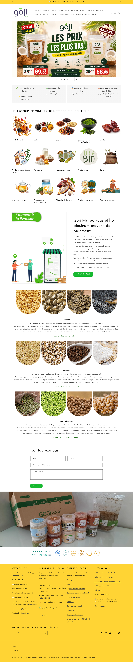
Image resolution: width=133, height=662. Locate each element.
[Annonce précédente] (12, 2)
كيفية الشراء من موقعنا (75, 615)
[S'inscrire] (45, 633)
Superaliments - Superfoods (84, 141)
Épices (36, 140)
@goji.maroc (26, 609)
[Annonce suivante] (121, 2)
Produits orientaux (86, 200)
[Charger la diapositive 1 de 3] (61, 79)
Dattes (103, 140)
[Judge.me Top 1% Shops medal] (89, 553)
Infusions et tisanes (20, 200)
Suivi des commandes (75, 606)
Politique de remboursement (105, 577)
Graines (59, 140)
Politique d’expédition (81, 657)
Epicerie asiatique (107, 200)
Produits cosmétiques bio (21, 171)
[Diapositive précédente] (57, 79)
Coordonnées (93, 657)
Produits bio (83, 170)
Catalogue (43, 615)
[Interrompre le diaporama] (76, 79)
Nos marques (99, 606)
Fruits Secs (16, 140)
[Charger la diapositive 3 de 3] (67, 79)
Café (102, 170)
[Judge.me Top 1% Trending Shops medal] (97, 553)
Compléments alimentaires (39, 201)
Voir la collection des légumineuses (65, 437)
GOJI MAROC (20, 657)
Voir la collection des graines (65, 336)
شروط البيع (98, 590)
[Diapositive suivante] (72, 79)
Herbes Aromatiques (64, 170)
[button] (37, 10)
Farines (37, 170)
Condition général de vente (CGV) (107, 581)
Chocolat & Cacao (64, 200)
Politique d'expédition (102, 586)
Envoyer (36, 486)
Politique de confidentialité (104, 573)
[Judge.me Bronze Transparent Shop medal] (81, 553)
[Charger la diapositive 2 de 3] (64, 79)
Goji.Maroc (25, 613)
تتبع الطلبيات (71, 610)
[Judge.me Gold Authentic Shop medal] (73, 553)
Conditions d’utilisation (67, 657)
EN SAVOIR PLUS (83, 274)
